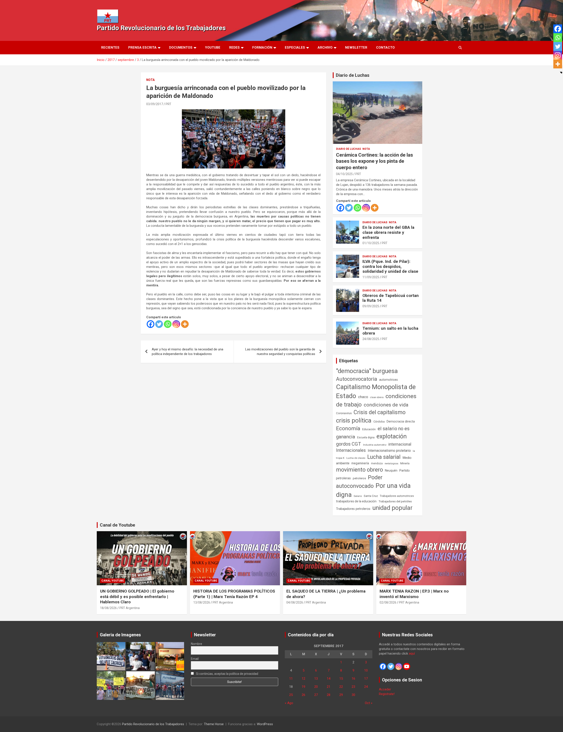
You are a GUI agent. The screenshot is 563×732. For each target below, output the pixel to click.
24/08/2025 (370, 339)
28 (328, 695)
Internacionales (351, 450)
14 (328, 679)
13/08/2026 (201, 602)
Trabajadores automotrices (397, 496)
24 (366, 687)
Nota (150, 80)
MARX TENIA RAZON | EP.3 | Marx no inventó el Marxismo (414, 594)
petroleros (359, 478)
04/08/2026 (294, 602)
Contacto (385, 47)
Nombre (196, 644)
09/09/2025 (370, 306)
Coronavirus (344, 413)
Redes (234, 47)
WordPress (265, 724)
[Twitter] (159, 324)
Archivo (325, 47)
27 (316, 695)
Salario (358, 496)
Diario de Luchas (352, 75)
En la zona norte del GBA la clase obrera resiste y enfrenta (388, 232)
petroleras (343, 478)
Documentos (180, 47)
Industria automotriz (374, 444)
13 (316, 679)
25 (291, 695)
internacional (399, 444)
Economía (348, 428)
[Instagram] (176, 324)
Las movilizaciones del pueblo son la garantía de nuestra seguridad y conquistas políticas (280, 351)
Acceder (385, 689)
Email (195, 659)
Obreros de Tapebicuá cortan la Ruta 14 (390, 298)
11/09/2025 (370, 277)
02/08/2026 (388, 602)
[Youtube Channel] (406, 666)
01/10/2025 (370, 243)
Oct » (368, 703)
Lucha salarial (383, 457)
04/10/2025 (344, 174)
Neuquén (391, 470)
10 (366, 670)
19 (303, 687)
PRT (168, 104)
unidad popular (392, 507)
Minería (404, 463)
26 (303, 695)
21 (328, 687)
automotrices (388, 379)
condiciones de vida (386, 405)
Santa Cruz (371, 496)
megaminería (360, 463)
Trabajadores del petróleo (395, 501)
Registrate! (387, 694)
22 (341, 687)
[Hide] (561, 72)
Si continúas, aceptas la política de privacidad (226, 673)
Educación (369, 429)
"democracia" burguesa (367, 371)
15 (341, 679)
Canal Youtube (112, 580)
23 (353, 687)
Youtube (212, 47)
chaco (363, 397)
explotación (392, 436)
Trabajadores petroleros (353, 509)
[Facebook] (150, 324)
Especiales (295, 47)
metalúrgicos (391, 463)
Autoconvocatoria (356, 379)
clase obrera (377, 397)
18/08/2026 (108, 608)
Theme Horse (214, 724)
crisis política (353, 420)
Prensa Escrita (142, 47)
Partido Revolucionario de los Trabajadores (161, 28)
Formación (262, 47)
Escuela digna (366, 437)
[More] (185, 324)
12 (303, 679)
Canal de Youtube (117, 525)
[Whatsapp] (168, 324)
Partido (404, 470)
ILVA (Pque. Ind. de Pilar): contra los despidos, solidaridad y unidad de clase (390, 266)
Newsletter (356, 47)
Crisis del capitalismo (380, 412)
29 (341, 695)
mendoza (377, 463)
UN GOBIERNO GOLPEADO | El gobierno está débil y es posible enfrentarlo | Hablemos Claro (137, 596)
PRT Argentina (129, 608)
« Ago (289, 703)
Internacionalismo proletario (389, 450)
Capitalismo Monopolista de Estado (376, 391)
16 (353, 679)
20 (316, 687)
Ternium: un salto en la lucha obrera (390, 331)
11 (291, 679)
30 (353, 695)
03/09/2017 (154, 104)
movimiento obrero (359, 469)
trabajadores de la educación (356, 501)
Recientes (110, 47)
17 (366, 679)
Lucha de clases (355, 457)
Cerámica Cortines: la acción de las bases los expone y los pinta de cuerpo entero (374, 161)
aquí (412, 653)
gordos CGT (348, 444)
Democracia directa (401, 421)
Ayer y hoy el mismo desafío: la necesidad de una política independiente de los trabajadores (187, 351)
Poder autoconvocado (359, 481)
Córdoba (379, 421)
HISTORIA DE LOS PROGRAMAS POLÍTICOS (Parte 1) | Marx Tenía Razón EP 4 (234, 594)
